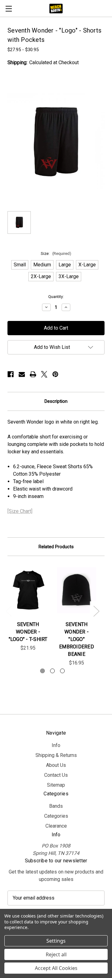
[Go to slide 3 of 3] (62, 671)
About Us (56, 765)
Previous (8, 611)
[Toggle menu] (8, 8)
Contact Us (56, 775)
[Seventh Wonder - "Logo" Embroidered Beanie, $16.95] (76, 590)
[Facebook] (10, 374)
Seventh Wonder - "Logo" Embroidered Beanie (76, 639)
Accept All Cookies (56, 968)
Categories (56, 816)
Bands (56, 806)
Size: (56, 253)
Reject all (56, 954)
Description (56, 401)
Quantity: (56, 296)
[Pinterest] (55, 374)
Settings (56, 940)
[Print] (33, 374)
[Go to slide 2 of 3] (52, 671)
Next (96, 611)
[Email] (22, 374)
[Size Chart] (19, 511)
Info (56, 745)
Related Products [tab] (56, 546)
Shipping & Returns (56, 755)
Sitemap (56, 785)
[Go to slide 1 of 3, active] (42, 671)
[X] (44, 374)
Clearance (56, 826)
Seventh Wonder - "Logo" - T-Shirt (28, 631)
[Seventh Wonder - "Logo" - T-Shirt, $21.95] (28, 590)
